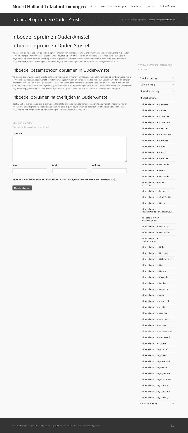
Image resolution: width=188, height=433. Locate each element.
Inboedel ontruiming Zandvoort (156, 391)
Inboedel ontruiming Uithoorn (155, 349)
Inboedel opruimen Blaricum (154, 146)
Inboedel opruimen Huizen (154, 271)
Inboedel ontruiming (149, 91)
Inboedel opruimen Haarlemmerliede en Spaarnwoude (158, 210)
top (182, 427)
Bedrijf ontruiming (148, 78)
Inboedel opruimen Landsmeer (156, 283)
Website (96, 165)
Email (55, 165)
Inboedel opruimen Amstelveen (156, 116)
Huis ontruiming (147, 84)
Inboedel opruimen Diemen (154, 170)
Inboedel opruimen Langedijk (155, 289)
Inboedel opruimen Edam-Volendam (153, 183)
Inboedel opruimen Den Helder (156, 164)
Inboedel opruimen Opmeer (154, 325)
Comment (17, 133)
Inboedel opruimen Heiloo (153, 247)
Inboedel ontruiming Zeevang (155, 397)
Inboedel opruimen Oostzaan (155, 319)
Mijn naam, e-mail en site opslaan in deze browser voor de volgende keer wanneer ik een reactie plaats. (63, 179)
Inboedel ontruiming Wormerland (157, 379)
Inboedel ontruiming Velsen (154, 355)
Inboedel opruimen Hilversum (155, 253)
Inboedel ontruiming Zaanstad (155, 385)
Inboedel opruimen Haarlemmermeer (150, 219)
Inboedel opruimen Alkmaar (154, 110)
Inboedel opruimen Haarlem (154, 203)
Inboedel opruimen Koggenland (156, 277)
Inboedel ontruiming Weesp (154, 367)
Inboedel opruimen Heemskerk (156, 226)
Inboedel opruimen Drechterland (156, 176)
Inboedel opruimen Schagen (154, 343)
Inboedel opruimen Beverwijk (155, 140)
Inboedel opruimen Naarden (154, 313)
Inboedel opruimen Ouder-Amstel (157, 331)
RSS (173, 426)
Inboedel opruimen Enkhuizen (155, 191)
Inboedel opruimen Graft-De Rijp (156, 197)
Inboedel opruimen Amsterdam (156, 122)
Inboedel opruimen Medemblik (155, 301)
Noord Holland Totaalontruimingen (49, 6)
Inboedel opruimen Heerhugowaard (150, 239)
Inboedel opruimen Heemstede (156, 232)
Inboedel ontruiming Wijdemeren (156, 373)
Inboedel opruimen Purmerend (156, 337)
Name (16, 165)
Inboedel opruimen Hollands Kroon (157, 259)
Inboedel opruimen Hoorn (153, 265)
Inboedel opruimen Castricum (155, 158)
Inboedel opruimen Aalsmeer (155, 104)
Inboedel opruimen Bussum (154, 152)
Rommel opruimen (148, 403)
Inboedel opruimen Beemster (155, 128)
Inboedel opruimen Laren (153, 295)
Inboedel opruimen (149, 97)
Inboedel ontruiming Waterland (156, 361)
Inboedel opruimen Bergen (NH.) (156, 134)
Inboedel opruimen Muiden (154, 307)
